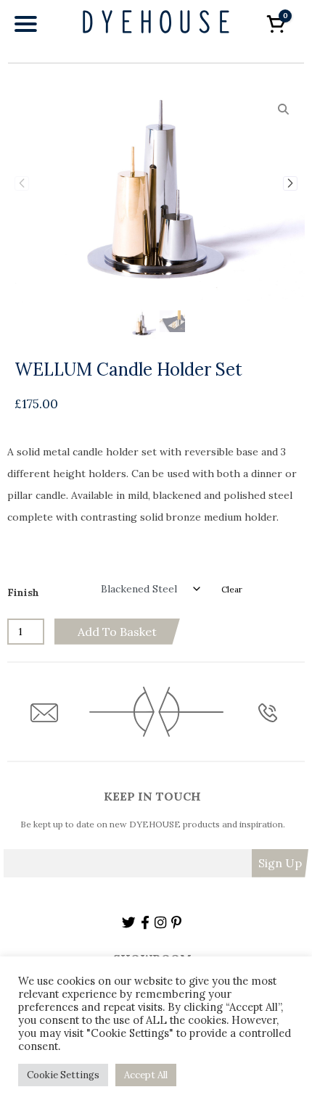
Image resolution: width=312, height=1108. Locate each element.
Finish (23, 592)
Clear (231, 589)
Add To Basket (117, 631)
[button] (290, 183)
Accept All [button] (146, 1075)
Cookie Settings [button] (63, 1075)
